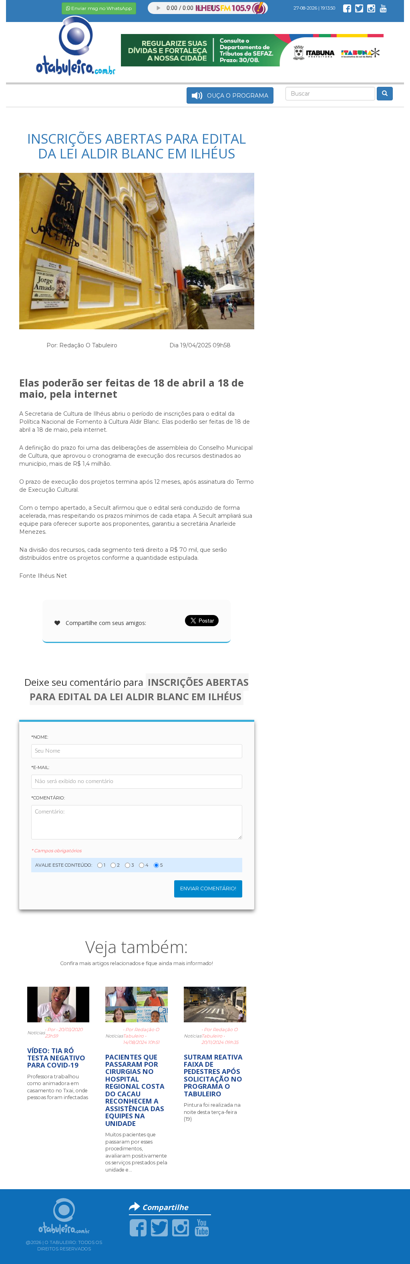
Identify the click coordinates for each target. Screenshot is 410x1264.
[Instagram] (180, 1227)
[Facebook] (138, 1227)
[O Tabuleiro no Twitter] (359, 8)
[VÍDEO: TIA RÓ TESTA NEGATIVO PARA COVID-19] (58, 1004)
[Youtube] (201, 1227)
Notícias (36, 1033)
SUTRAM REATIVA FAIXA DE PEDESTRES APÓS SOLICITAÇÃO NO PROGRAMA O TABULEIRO (213, 1075)
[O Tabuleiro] (76, 37)
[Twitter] (159, 1227)
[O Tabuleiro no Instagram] (371, 8)
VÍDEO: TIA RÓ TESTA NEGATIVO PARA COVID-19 (56, 1058)
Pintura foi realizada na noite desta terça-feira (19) (212, 1112)
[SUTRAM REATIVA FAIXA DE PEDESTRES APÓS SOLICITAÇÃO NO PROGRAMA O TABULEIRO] (215, 1004)
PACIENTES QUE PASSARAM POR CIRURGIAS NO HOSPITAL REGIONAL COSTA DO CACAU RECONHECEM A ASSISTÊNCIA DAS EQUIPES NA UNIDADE (135, 1090)
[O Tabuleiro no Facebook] (347, 8)
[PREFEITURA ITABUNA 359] (252, 49)
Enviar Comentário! (208, 888)
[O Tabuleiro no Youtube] (383, 8)
